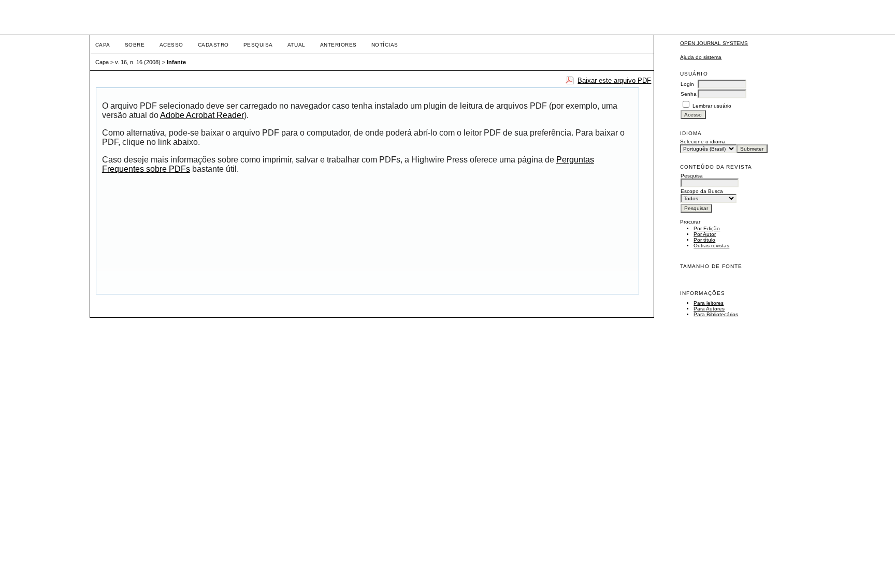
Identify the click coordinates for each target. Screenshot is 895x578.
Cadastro (213, 45)
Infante (176, 62)
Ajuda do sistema (700, 57)
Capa (102, 45)
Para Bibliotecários (716, 314)
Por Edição (707, 228)
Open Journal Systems (714, 43)
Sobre (135, 45)
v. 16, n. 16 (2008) (138, 62)
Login (687, 84)
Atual (296, 45)
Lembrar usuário (711, 106)
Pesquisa (258, 45)
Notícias (384, 45)
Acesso (171, 45)
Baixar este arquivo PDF (614, 80)
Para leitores (709, 303)
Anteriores (338, 45)
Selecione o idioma (703, 141)
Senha (689, 94)
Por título (704, 240)
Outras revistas (711, 245)
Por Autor (705, 234)
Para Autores (709, 309)
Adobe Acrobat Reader (202, 115)
